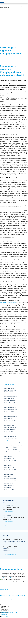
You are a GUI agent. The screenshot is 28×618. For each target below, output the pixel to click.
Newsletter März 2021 (9, 425)
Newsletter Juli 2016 (8, 483)
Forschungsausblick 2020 (11, 449)
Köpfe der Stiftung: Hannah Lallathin (14, 445)
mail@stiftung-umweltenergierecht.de (8, 612)
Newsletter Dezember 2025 (10, 393)
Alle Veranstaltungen (9, 525)
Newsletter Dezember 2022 (10, 414)
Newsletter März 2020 (9, 434)
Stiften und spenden (7, 577)
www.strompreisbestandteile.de (8, 302)
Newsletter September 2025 (10, 396)
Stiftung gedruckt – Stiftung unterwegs (14, 451)
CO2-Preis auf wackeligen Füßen (13, 444)
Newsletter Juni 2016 (8, 485)
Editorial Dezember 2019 (11, 438)
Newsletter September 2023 (10, 409)
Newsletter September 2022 (10, 416)
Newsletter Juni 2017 (8, 474)
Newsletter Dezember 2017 (10, 469)
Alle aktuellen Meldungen (10, 554)
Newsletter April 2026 (9, 388)
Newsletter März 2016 (9, 489)
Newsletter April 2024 (9, 405)
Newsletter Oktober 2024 (9, 402)
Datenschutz (4, 616)
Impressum (4, 614)
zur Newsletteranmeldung (6, 598)
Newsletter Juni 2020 (8, 431)
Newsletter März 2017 (9, 476)
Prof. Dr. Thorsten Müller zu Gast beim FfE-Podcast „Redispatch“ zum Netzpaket (14, 542)
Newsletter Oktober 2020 (9, 429)
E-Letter (5, 6)
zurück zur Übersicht (9, 384)
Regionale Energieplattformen (12, 440)
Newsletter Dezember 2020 (10, 427)
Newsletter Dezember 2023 (10, 407)
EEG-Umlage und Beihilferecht (13, 447)
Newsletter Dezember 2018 (10, 460)
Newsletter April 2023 (9, 411)
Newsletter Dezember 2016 (10, 478)
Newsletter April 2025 (9, 398)
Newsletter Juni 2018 (8, 465)
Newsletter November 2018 (10, 463)
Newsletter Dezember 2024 (10, 400)
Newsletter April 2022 (9, 418)
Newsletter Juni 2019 (8, 456)
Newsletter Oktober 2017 (9, 472)
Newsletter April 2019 (9, 458)
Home (1, 6)
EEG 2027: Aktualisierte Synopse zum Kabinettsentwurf (11, 549)
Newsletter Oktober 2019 (9, 454)
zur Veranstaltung (9, 511)
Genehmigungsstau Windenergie (13, 442)
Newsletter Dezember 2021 (10, 420)
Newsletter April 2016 (9, 487)
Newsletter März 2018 (9, 467)
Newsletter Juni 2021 (8, 422)
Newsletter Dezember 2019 (13, 6)
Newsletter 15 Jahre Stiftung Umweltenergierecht (10, 391)
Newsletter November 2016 (10, 480)
